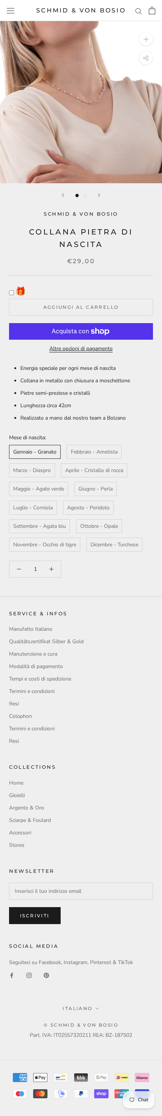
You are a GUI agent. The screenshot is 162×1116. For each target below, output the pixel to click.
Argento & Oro (26, 807)
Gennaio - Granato (35, 451)
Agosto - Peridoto (88, 507)
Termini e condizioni (32, 691)
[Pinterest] (46, 975)
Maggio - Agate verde (38, 488)
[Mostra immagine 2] (85, 195)
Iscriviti (35, 915)
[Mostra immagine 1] (77, 195)
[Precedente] (63, 195)
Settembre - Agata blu (39, 526)
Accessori (20, 832)
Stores (16, 845)
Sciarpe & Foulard (30, 820)
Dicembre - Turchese (114, 544)
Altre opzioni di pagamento (81, 348)
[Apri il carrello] (152, 10)
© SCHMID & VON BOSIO (81, 1025)
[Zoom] (146, 39)
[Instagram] (29, 975)
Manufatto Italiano (30, 629)
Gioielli (17, 795)
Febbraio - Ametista (94, 451)
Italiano (77, 1008)
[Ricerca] (138, 11)
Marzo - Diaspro (32, 470)
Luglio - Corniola (33, 507)
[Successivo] (99, 195)
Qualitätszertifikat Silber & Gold (46, 641)
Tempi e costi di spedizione (40, 678)
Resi (14, 703)
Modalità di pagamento (36, 666)
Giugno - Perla (95, 488)
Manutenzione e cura (33, 654)
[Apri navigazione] (10, 11)
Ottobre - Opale (99, 526)
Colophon (20, 716)
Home (16, 782)
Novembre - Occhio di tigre (44, 544)
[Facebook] (11, 975)
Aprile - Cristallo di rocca (94, 470)
